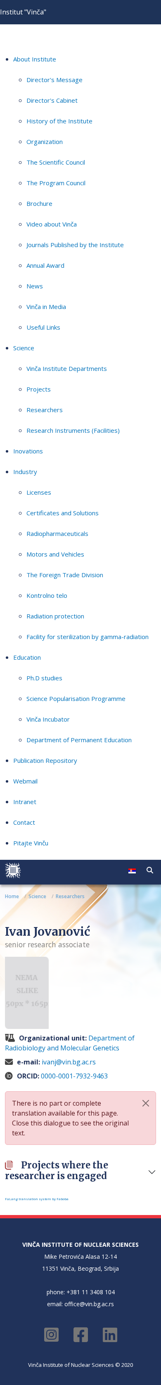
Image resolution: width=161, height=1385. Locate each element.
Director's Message (54, 80)
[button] (150, 870)
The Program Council (55, 183)
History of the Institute (59, 121)
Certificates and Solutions (62, 513)
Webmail (25, 781)
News (34, 286)
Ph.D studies (44, 678)
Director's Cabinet (52, 100)
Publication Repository (45, 760)
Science (23, 348)
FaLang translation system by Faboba (37, 1198)
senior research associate (47, 944)
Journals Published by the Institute (75, 245)
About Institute (34, 59)
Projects (38, 389)
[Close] (146, 1103)
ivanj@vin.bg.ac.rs (69, 1061)
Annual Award (45, 265)
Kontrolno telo (46, 595)
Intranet (24, 801)
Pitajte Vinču (30, 843)
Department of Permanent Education (79, 740)
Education (27, 657)
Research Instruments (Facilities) (73, 430)
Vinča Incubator (48, 719)
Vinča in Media (46, 306)
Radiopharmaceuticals (57, 533)
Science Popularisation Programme (75, 698)
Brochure (39, 203)
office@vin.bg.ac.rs (89, 1304)
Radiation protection (55, 616)
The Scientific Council (55, 162)
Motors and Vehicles (55, 554)
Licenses (38, 492)
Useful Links (43, 327)
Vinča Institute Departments (66, 368)
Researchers (44, 410)
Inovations (28, 451)
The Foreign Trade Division (64, 575)
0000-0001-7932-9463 (74, 1076)
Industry (25, 471)
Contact (24, 822)
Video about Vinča (51, 224)
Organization (44, 141)
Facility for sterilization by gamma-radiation (87, 636)
